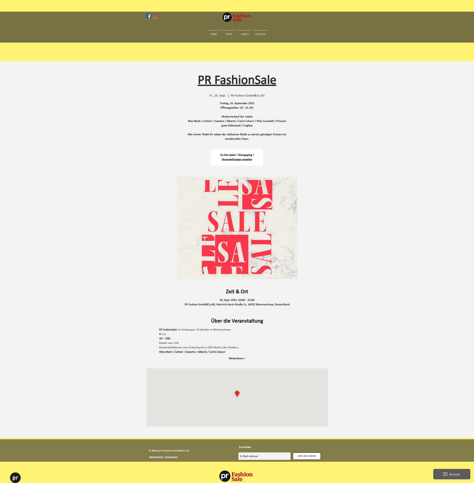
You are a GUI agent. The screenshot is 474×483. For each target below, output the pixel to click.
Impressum (171, 457)
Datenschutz (156, 457)
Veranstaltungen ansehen (237, 159)
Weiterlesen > (237, 358)
